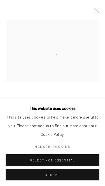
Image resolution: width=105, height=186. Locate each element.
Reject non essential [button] (52, 160)
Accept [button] (52, 175)
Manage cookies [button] (52, 146)
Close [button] (95, 12)
